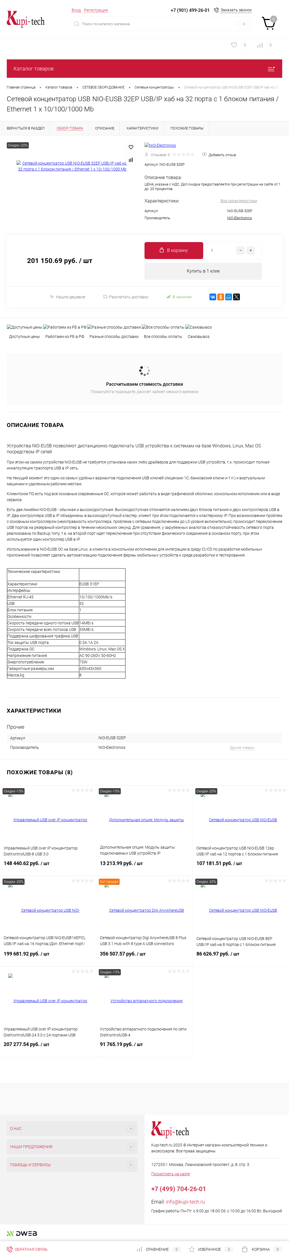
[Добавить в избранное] (131, 147)
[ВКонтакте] (212, 297)
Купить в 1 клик (203, 271)
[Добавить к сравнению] (131, 160)
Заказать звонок (236, 10)
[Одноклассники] (220, 297)
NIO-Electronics (239, 218)
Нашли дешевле (70, 297)
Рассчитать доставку (128, 297)
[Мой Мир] (228, 297)
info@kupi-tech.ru (185, 1202)
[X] (236, 297)
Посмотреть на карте (170, 1174)
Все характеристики (238, 201)
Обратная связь (31, 1249)
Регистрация (96, 10)
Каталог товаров (34, 69)
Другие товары (242, 747)
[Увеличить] (72, 166)
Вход (76, 10)
